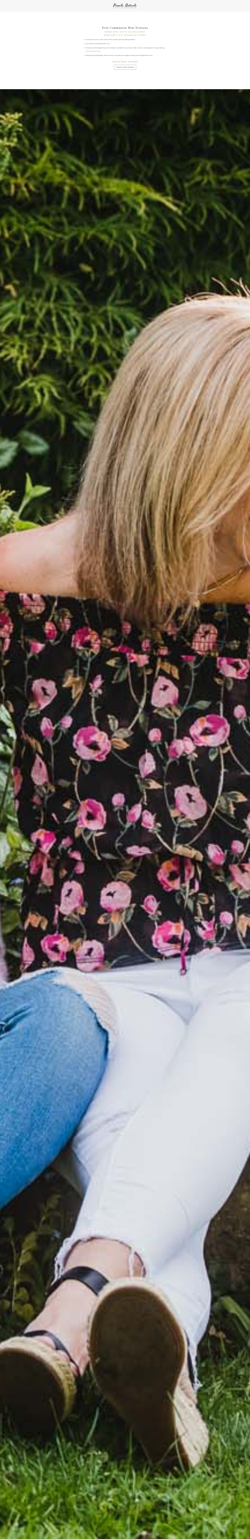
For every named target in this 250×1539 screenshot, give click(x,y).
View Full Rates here (93, 51)
